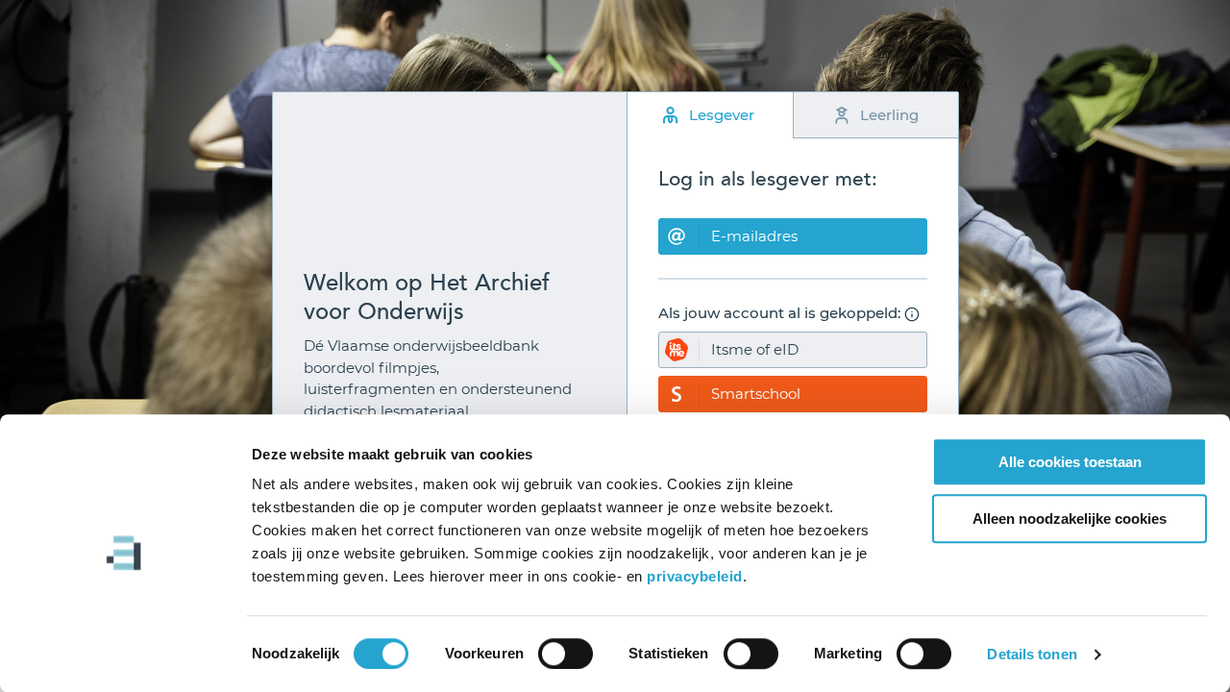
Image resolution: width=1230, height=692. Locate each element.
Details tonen (1031, 654)
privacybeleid (695, 576)
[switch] (565, 653)
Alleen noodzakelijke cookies (1069, 518)
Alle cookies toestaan (1070, 462)
